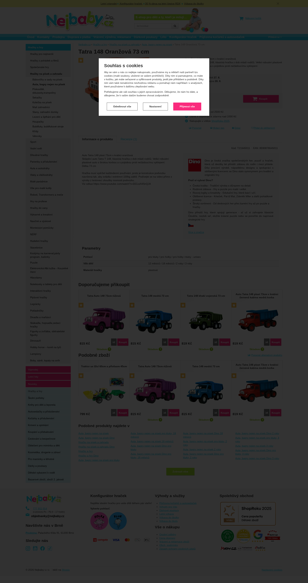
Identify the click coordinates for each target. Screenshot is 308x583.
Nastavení (155, 106)
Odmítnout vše (122, 106)
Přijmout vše (187, 106)
